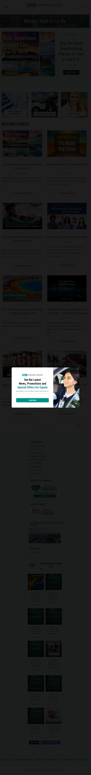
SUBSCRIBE (32, 400)
